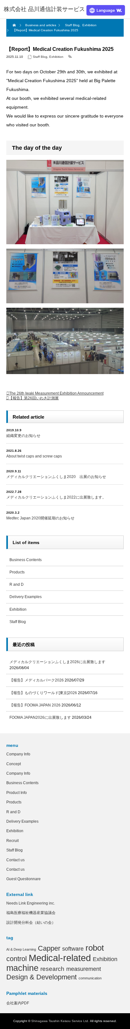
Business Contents (25, 560)
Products (17, 572)
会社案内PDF (17, 1003)
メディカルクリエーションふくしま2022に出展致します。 (56, 497)
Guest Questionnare (23, 879)
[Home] (15, 25)
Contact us (15, 860)
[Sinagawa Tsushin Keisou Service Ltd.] (44, 9)
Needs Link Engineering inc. (30, 903)
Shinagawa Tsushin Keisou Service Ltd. (60, 1021)
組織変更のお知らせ (23, 435)
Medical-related (60, 958)
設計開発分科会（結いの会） (31, 922)
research (52, 968)
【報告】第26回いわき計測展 (34, 398)
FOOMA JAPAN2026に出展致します (40, 717)
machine (22, 968)
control (16, 959)
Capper (49, 948)
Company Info (18, 754)
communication (90, 978)
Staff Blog (40, 56)
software (73, 949)
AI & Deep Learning (21, 949)
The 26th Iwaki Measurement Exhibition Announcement (56, 393)
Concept (13, 764)
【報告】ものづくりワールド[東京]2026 (43, 693)
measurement (83, 969)
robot (95, 947)
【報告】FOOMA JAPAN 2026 (35, 705)
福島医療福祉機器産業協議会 (31, 913)
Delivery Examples (25, 597)
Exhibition (56, 56)
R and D (16, 584)
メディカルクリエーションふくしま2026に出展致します (57, 662)
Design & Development (41, 977)
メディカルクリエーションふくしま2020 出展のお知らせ (56, 477)
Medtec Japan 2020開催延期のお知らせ (40, 518)
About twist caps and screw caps (34, 456)
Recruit (12, 840)
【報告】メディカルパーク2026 (36, 680)
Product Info (16, 792)
